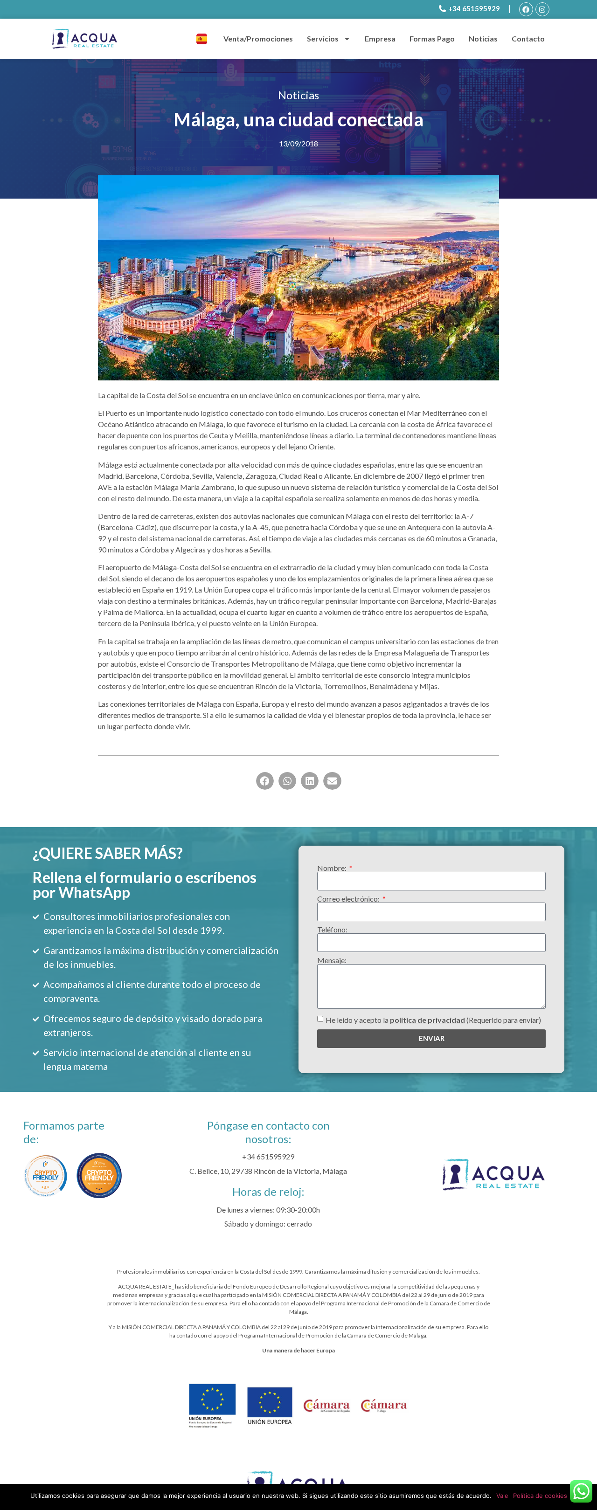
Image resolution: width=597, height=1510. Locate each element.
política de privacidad (427, 1019)
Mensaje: (332, 960)
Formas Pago (432, 38)
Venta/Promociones (258, 38)
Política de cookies (540, 1495)
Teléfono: (332, 929)
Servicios (323, 38)
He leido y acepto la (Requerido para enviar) (433, 1019)
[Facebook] (526, 9)
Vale (502, 1495)
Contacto (528, 38)
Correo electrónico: (349, 899)
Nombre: (332, 868)
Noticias (483, 38)
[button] (265, 781)
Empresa (380, 38)
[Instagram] (542, 9)
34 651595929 (270, 1156)
